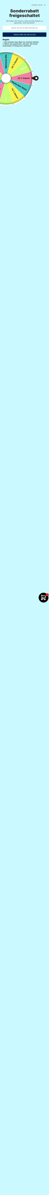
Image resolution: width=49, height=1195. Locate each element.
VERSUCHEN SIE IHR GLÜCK (24, 35)
